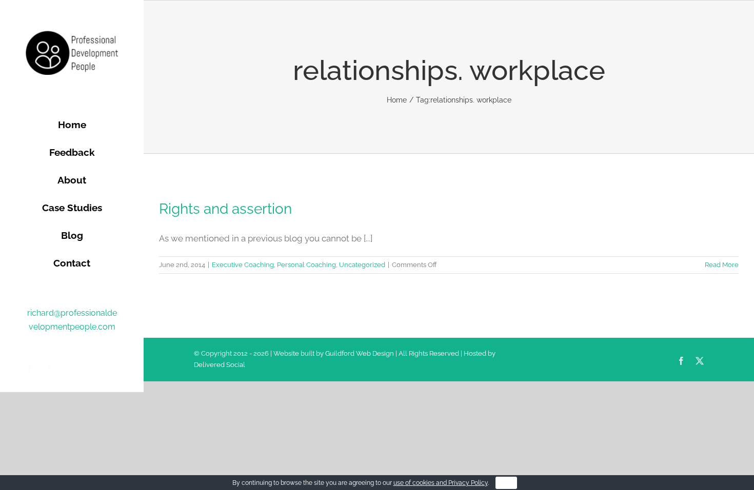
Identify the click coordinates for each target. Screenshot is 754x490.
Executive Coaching (243, 265)
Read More (722, 265)
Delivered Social (219, 365)
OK (506, 482)
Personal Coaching (306, 265)
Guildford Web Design (359, 353)
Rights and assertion (225, 208)
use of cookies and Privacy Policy (440, 482)
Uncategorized (362, 265)
